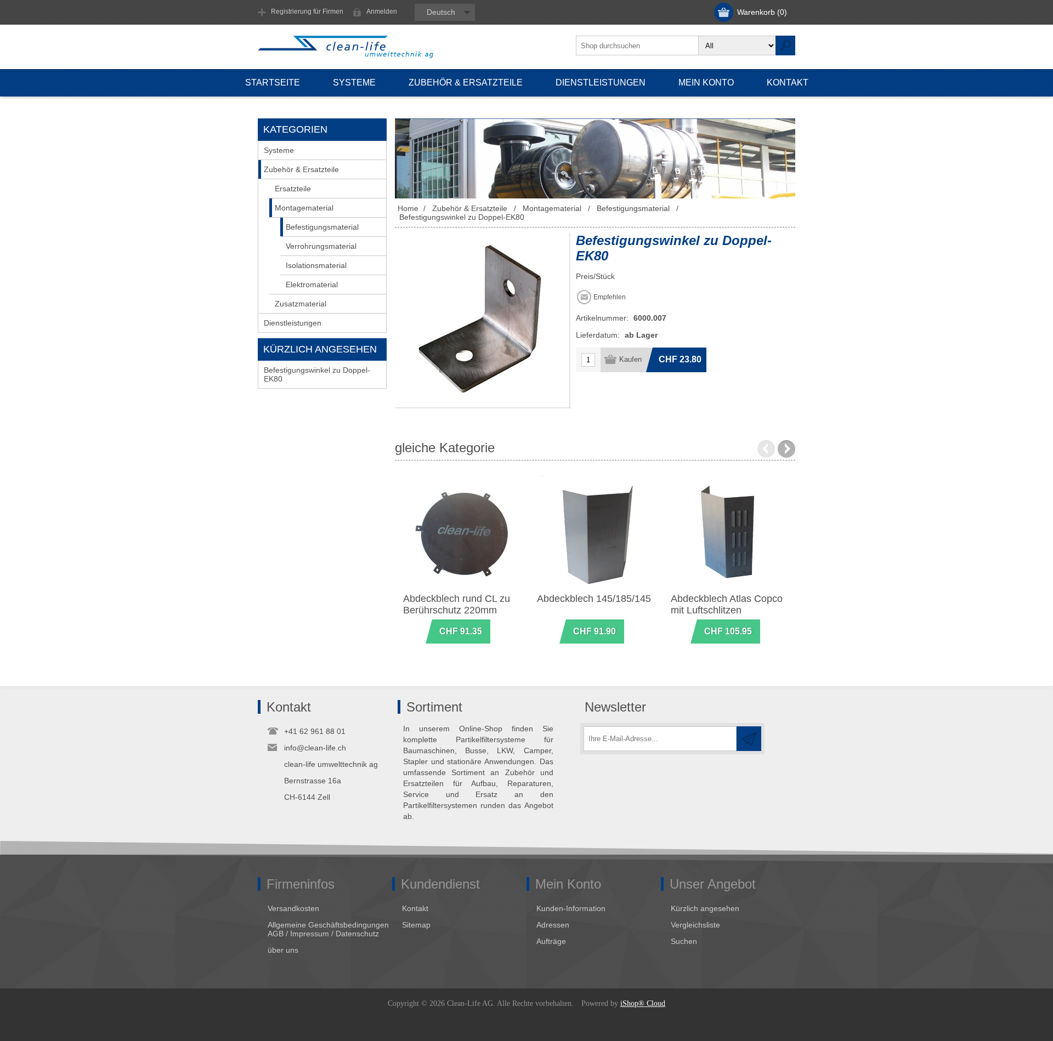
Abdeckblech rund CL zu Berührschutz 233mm (456, 604)
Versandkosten (293, 908)
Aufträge (551, 941)
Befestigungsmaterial (322, 227)
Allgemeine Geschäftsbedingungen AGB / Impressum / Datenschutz (328, 929)
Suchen (684, 941)
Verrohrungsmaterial (321, 246)
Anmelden (381, 11)
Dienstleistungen (292, 322)
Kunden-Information (570, 908)
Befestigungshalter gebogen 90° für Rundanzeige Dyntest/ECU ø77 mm (730, 616)
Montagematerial (304, 207)
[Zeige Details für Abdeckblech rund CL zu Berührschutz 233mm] (462, 534)
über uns (283, 950)
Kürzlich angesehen (705, 908)
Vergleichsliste (695, 924)
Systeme (279, 150)
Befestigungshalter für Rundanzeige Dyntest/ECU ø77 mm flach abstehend (596, 610)
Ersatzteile (293, 188)
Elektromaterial (312, 284)
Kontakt (415, 908)
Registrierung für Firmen (307, 11)
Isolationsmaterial (316, 265)
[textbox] (637, 45)
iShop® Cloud (642, 1003)
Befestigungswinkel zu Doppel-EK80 (317, 374)
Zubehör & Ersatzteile (301, 169)
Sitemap (416, 924)
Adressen (552, 924)
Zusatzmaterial (300, 303)
